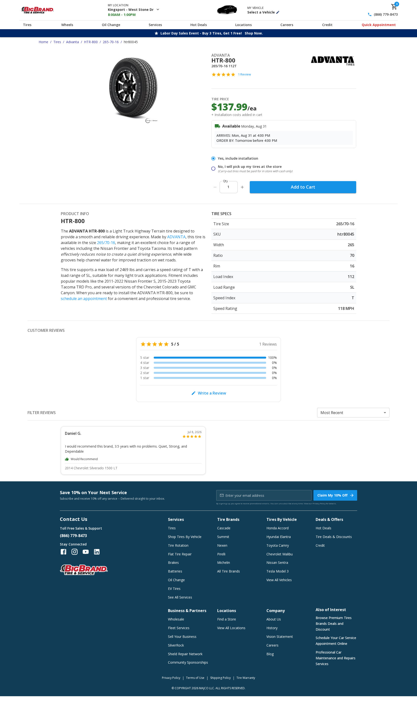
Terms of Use (195, 678)
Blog (270, 654)
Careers (286, 24)
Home (43, 42)
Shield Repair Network (185, 654)
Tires (27, 24)
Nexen (222, 545)
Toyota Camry (277, 545)
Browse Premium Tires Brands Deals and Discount (334, 623)
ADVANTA (176, 236)
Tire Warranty (245, 678)
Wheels (67, 24)
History (272, 628)
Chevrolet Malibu (279, 554)
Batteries (175, 571)
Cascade (223, 528)
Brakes (173, 562)
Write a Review (212, 393)
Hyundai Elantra (278, 536)
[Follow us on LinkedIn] (96, 551)
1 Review (244, 74)
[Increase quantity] (242, 187)
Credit (327, 24)
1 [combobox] (228, 186)
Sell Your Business (182, 636)
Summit (223, 536)
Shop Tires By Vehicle (185, 536)
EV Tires (174, 588)
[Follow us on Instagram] (74, 551)
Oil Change (111, 24)
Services (155, 24)
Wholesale (176, 619)
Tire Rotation (178, 545)
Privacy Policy (319, 503)
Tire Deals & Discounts (334, 536)
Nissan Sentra (277, 562)
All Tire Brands (228, 571)
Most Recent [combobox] (331, 412)
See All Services (180, 597)
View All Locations (231, 628)
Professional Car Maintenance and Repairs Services (335, 658)
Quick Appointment (379, 24)
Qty (225, 181)
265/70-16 (106, 242)
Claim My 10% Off (332, 495)
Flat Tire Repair (180, 554)
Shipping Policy (220, 678)
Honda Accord (277, 528)
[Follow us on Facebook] (63, 551)
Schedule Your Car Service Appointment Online (336, 640)
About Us (273, 619)
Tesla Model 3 (277, 571)
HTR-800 (91, 42)
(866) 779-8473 (386, 14)
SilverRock (176, 645)
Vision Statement (279, 636)
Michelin (223, 562)
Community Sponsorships (188, 662)
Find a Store (226, 619)
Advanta (72, 42)
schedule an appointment (84, 298)
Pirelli (221, 554)
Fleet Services (178, 628)
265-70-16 (111, 42)
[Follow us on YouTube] (85, 551)
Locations (243, 24)
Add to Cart (303, 187)
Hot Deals (198, 24)
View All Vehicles (279, 580)
